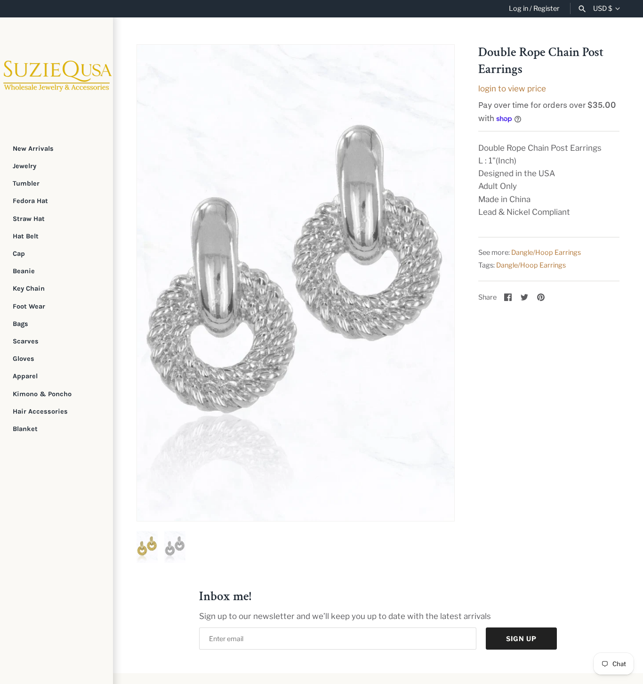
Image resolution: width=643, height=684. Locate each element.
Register (546, 8)
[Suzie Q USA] (56, 73)
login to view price (512, 88)
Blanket (25, 429)
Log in (518, 8)
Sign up (521, 639)
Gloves (23, 359)
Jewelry (24, 166)
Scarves (26, 341)
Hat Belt (26, 236)
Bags (20, 324)
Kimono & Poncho (42, 394)
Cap (19, 254)
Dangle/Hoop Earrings (546, 252)
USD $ (602, 9)
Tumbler (26, 183)
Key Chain (29, 289)
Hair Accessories (40, 411)
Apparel (25, 376)
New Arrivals (33, 149)
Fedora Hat (30, 201)
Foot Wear (29, 306)
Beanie (24, 271)
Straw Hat (29, 219)
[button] (156, 283)
